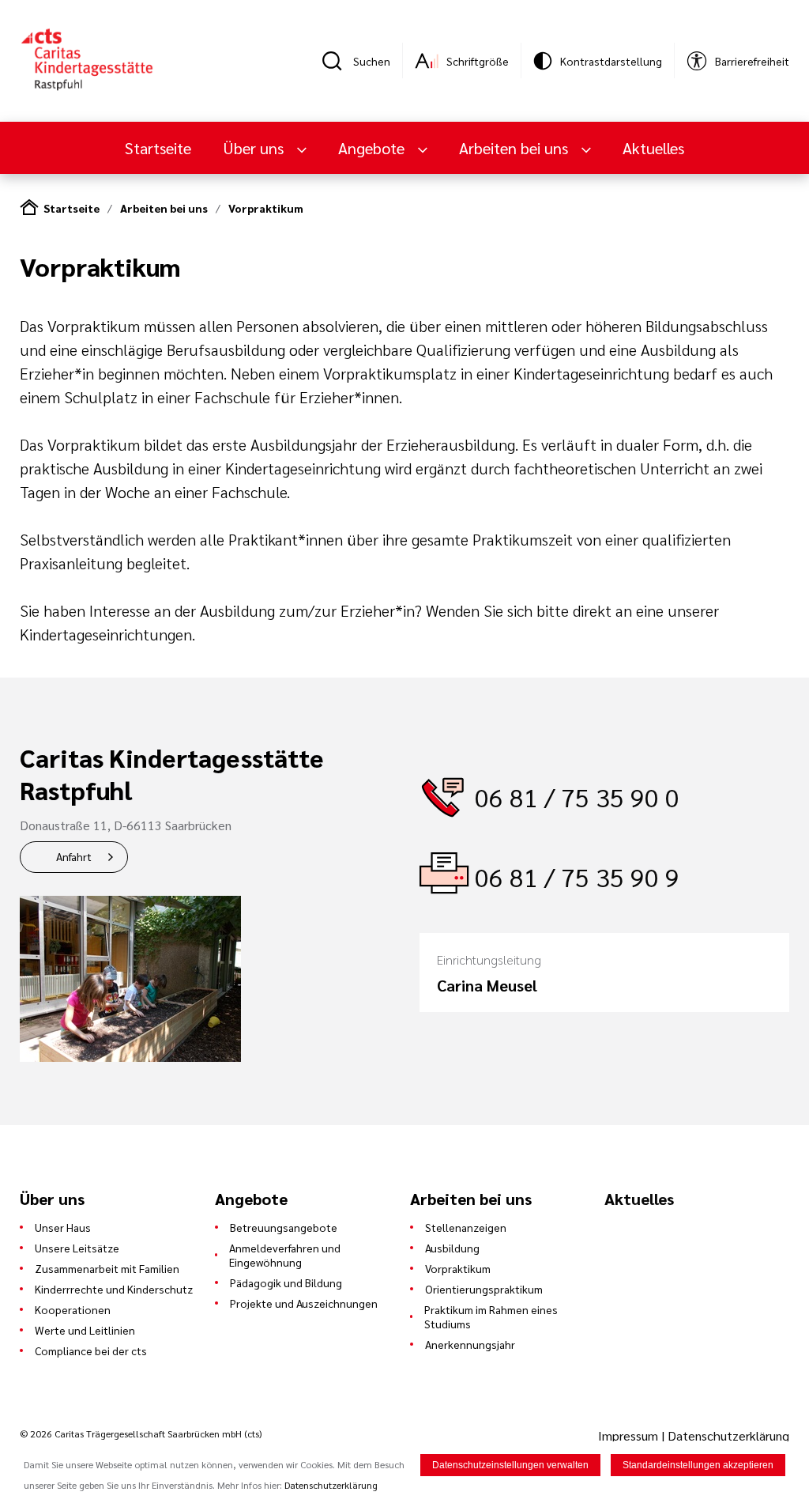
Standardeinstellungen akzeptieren (698, 1465)
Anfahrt (74, 856)
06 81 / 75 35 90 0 (577, 796)
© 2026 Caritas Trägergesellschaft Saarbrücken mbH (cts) (141, 1433)
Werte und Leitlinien (85, 1330)
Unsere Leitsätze (77, 1248)
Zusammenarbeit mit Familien (107, 1268)
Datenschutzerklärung (728, 1435)
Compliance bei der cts (91, 1350)
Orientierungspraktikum (484, 1289)
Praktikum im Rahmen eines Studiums (491, 1316)
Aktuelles (653, 148)
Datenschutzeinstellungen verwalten (510, 1465)
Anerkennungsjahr (470, 1344)
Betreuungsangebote (283, 1227)
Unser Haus (63, 1227)
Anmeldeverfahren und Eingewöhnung (285, 1255)
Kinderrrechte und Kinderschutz (114, 1289)
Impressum (629, 1435)
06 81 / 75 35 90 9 (577, 876)
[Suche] (337, 61)
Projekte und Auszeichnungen (304, 1303)
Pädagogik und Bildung (286, 1282)
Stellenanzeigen (465, 1227)
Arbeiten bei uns (164, 208)
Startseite (158, 148)
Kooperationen (73, 1309)
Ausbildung (452, 1248)
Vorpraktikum (265, 208)
